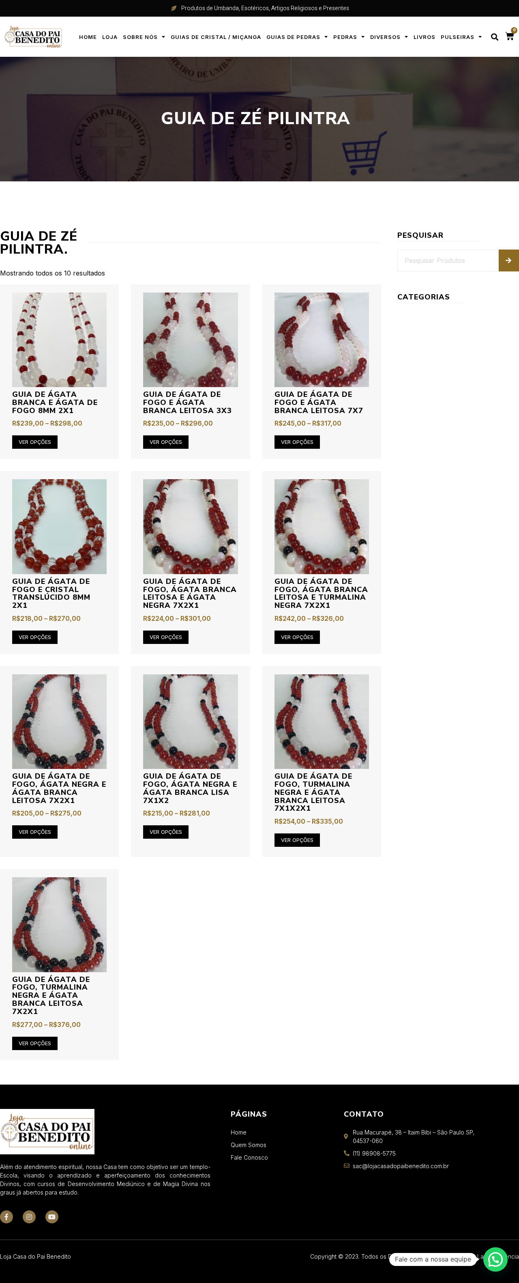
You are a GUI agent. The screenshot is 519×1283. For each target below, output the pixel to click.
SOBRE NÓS (140, 37)
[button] (494, 36)
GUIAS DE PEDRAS (293, 37)
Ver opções (35, 442)
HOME (88, 37)
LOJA (110, 37)
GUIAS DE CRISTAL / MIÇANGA (216, 37)
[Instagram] (29, 1216)
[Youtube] (51, 1216)
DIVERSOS (385, 37)
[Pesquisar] (509, 260)
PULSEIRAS (457, 37)
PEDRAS (345, 37)
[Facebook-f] (6, 1216)
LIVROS (424, 37)
